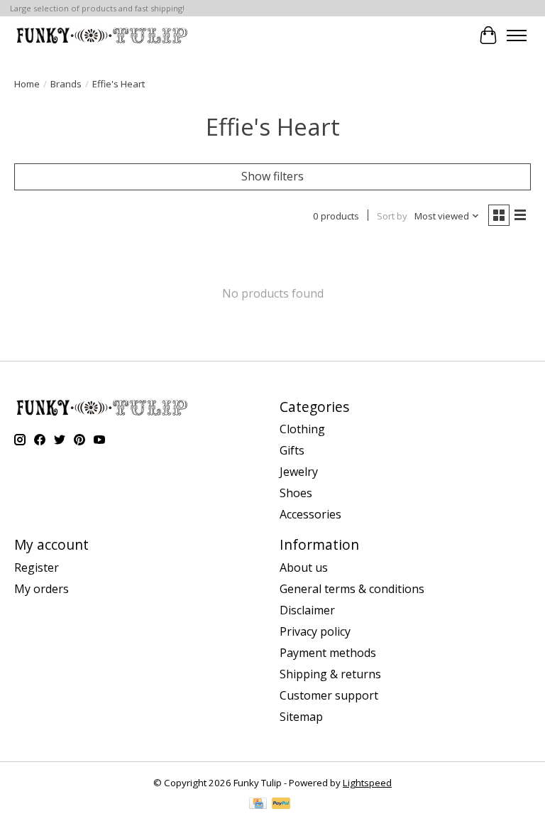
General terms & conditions (352, 589)
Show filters (272, 176)
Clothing (302, 429)
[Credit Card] (258, 805)
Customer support (329, 695)
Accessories (310, 514)
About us (304, 567)
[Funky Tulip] (101, 35)
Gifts (292, 450)
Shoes (296, 493)
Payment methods (328, 653)
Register (36, 567)
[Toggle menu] (516, 35)
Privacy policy (315, 631)
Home (27, 83)
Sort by (392, 216)
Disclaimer (307, 610)
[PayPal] (281, 805)
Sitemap (301, 716)
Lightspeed (367, 782)
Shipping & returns (330, 674)
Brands (66, 83)
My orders (41, 589)
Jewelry (299, 471)
